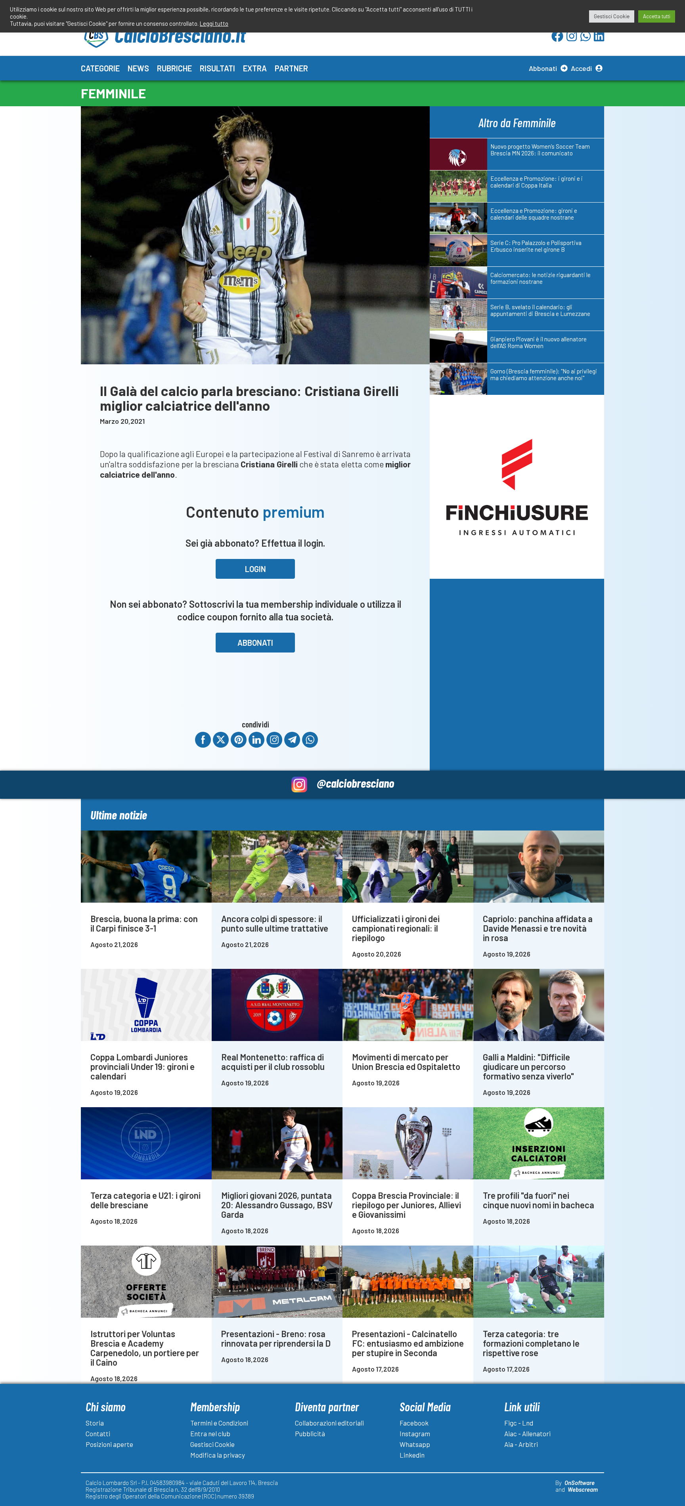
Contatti (98, 1433)
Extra (255, 68)
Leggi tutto (214, 23)
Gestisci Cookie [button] (612, 16)
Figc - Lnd (518, 1423)
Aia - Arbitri (521, 1444)
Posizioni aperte (109, 1444)
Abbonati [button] (255, 642)
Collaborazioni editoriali (329, 1423)
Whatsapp (415, 1444)
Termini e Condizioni (219, 1423)
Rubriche (174, 68)
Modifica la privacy (217, 1455)
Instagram (415, 1433)
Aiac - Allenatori (527, 1433)
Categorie (100, 68)
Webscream (583, 1489)
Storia (95, 1423)
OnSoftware (579, 1482)
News (138, 68)
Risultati (217, 68)
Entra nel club (210, 1433)
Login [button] (255, 569)
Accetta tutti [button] (656, 16)
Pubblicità (310, 1433)
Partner (291, 68)
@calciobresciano (355, 782)
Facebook (414, 1423)
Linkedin (412, 1455)
